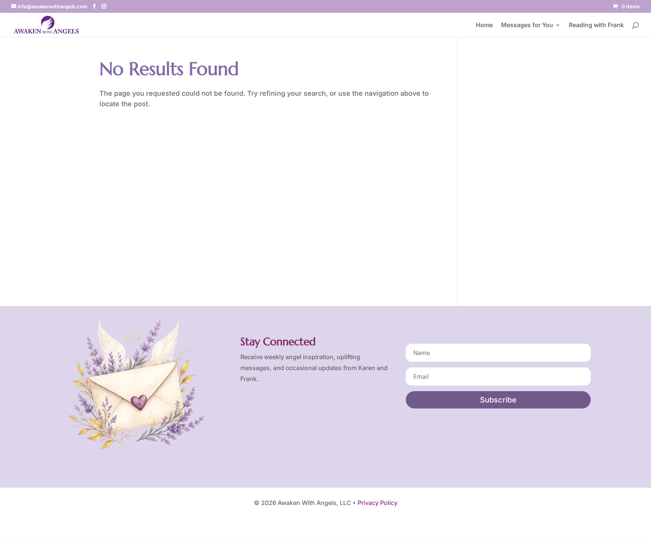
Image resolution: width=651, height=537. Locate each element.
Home (484, 25)
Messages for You (527, 25)
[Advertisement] (510, 171)
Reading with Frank (596, 25)
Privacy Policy (377, 502)
